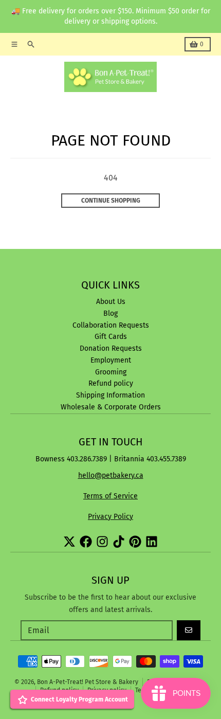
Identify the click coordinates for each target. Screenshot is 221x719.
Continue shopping (110, 200)
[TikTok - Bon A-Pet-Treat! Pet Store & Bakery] (119, 541)
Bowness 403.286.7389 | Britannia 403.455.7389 (110, 459)
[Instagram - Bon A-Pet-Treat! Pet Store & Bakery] (102, 541)
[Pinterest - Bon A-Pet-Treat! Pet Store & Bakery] (135, 541)
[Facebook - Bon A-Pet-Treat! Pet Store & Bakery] (86, 541)
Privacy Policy (110, 516)
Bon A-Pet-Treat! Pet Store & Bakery (87, 682)
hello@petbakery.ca (110, 475)
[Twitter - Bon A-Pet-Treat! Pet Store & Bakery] (69, 541)
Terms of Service (110, 496)
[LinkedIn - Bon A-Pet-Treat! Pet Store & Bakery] (151, 541)
